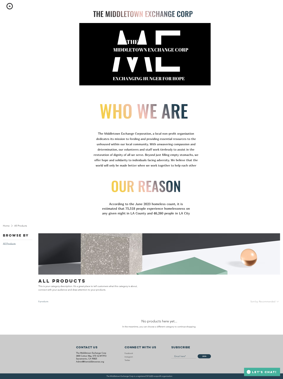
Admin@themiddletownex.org (90, 361)
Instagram (129, 357)
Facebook (129, 353)
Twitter (127, 360)
